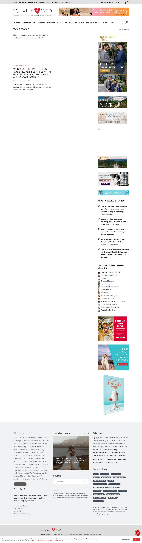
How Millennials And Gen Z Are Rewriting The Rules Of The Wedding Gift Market (113, 241)
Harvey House (106, 284)
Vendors (16, 23)
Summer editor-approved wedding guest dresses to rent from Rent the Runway (113, 221)
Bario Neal (104, 293)
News (81, 23)
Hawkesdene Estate (108, 298)
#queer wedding (98, 494)
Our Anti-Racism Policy (22, 514)
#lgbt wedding (98, 487)
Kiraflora (104, 278)
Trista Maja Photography (110, 287)
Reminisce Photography (109, 275)
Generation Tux (106, 290)
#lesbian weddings (99, 480)
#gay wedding (106, 477)
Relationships (71, 23)
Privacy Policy (18, 508)
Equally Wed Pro (93, 23)
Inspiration (17, 65)
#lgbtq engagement (100, 484)
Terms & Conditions (20, 506)
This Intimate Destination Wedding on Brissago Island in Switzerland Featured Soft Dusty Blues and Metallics (115, 253)
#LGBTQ (111, 480)
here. (116, 462)
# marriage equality (112, 487)
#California (104, 473)
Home (119, 29)
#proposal (122, 490)
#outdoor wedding (110, 490)
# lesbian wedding (119, 477)
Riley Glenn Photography (110, 295)
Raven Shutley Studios (109, 310)
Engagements (39, 23)
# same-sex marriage (113, 494)
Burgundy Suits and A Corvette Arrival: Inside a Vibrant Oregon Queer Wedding (113, 231)
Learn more (20, 484)
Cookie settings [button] (126, 539)
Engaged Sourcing (107, 281)
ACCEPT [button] (136, 539)
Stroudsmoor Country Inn (110, 307)
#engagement (116, 473)
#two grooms (98, 501)
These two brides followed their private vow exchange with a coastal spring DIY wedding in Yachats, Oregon (114, 210)
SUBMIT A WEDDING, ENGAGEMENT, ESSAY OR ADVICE (31, 2)
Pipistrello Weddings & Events (111, 272)
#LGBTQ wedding (114, 484)
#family (96, 477)
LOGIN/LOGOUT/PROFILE (62, 2)
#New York (97, 490)
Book (112, 23)
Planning (51, 23)
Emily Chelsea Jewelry (109, 304)
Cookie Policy (18, 511)
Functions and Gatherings (19, 81)
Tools (60, 23)
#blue (95, 473)
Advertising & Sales (113, 455)
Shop (105, 23)
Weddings (27, 23)
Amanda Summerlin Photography (113, 301)
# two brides (112, 497)
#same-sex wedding (99, 497)
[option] (71, 453)
